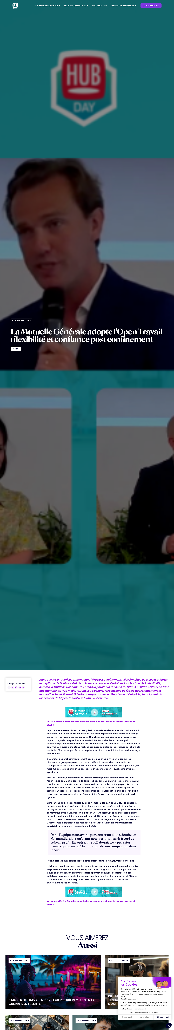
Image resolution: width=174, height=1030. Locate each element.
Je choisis (144, 1017)
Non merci (127, 1017)
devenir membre (151, 5)
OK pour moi (163, 1017)
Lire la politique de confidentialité (133, 1009)
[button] (47, 5)
